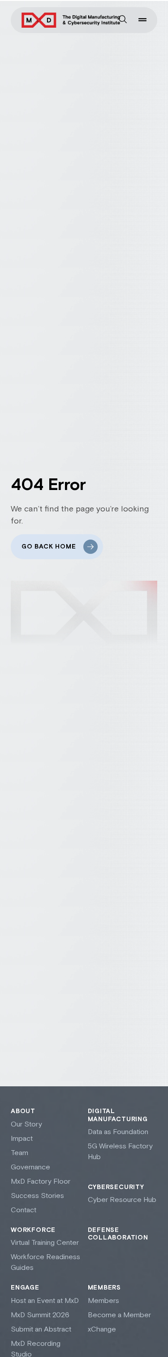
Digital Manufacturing (118, 1115)
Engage (25, 1288)
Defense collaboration (118, 1234)
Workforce (33, 1230)
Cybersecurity (116, 1187)
